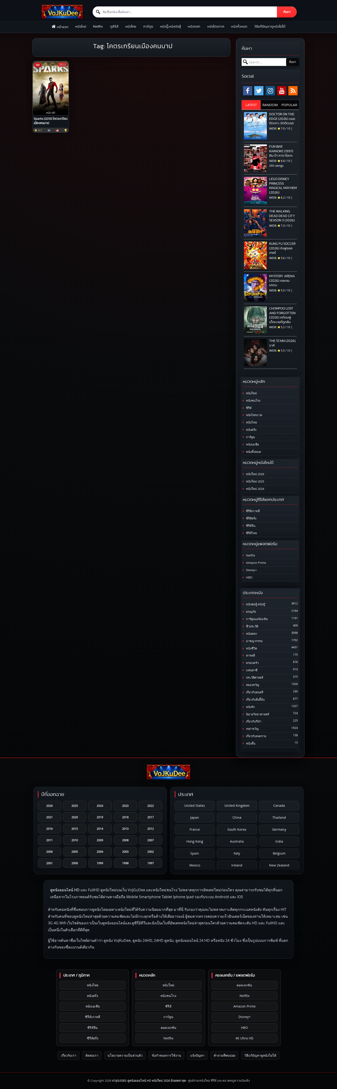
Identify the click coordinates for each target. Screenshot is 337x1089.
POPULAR (289, 104)
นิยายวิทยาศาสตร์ (257, 714)
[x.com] (258, 90)
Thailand (279, 817)
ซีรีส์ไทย (251, 533)
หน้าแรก (62, 27)
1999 (100, 863)
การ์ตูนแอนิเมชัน (256, 619)
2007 (150, 840)
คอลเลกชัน (168, 1027)
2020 (75, 817)
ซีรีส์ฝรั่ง (250, 518)
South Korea (236, 829)
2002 (150, 851)
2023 (125, 805)
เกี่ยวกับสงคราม (255, 736)
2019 (100, 817)
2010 (75, 840)
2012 (150, 828)
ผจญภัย (250, 612)
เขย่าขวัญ (252, 729)
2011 (49, 840)
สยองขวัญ (252, 685)
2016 (49, 828)
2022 (150, 805)
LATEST (251, 104)
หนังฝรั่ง (250, 430)
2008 (125, 840)
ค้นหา (286, 12)
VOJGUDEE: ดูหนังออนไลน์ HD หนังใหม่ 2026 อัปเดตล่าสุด (149, 1080)
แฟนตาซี (251, 670)
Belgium (279, 853)
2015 (75, 828)
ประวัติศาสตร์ (254, 678)
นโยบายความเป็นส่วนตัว (125, 1055)
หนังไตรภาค (215, 26)
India (279, 841)
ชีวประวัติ (251, 626)
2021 (49, 817)
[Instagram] (270, 90)
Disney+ (251, 570)
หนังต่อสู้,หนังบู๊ (255, 604)
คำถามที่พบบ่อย (224, 1055)
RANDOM (270, 104)
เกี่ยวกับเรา (68, 1055)
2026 (49, 805)
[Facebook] (247, 90)
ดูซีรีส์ (114, 26)
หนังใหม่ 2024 (254, 489)
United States (194, 805)
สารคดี (250, 655)
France (195, 829)
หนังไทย (130, 26)
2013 (125, 828)
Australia (237, 841)
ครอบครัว (252, 663)
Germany (279, 829)
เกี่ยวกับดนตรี (254, 692)
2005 (75, 851)
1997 (150, 863)
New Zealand (279, 865)
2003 (125, 851)
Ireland (236, 865)
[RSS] (293, 90)
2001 (49, 863)
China (236, 817)
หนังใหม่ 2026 (254, 474)
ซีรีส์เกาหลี (252, 511)
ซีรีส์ (248, 408)
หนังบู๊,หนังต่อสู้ (170, 26)
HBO (248, 577)
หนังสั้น (250, 743)
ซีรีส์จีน (250, 526)
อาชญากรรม (254, 641)
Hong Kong (194, 841)
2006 (49, 851)
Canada (279, 805)
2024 (100, 805)
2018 (125, 817)
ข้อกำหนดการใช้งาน (166, 1055)
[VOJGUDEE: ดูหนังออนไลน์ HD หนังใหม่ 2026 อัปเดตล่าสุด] (62, 12)
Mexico (194, 865)
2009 (100, 840)
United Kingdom (236, 805)
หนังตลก (194, 26)
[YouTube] (281, 90)
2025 (75, 805)
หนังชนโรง (252, 401)
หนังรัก (250, 707)
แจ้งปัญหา (197, 1055)
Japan (194, 817)
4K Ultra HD (244, 1038)
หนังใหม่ (80, 26)
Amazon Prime (255, 563)
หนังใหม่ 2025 (254, 481)
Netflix (98, 26)
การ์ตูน (148, 26)
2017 (150, 817)
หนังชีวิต (251, 648)
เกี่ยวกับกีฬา (253, 721)
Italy (237, 853)
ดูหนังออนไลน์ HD (65, 889)
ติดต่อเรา (92, 1055)
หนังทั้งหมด (239, 26)
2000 (75, 863)
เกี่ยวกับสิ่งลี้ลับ (255, 700)
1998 (125, 863)
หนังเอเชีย (252, 444)
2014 (100, 828)
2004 (100, 851)
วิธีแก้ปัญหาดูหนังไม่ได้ (269, 26)
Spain (194, 853)
